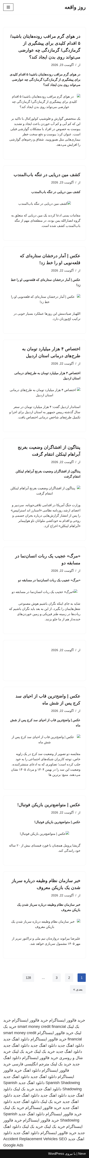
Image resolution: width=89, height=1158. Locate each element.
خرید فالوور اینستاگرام (67, 1020)
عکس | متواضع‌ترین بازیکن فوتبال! (48, 804)
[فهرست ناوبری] (8, 7)
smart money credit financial (41, 1026)
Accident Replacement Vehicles (30, 1139)
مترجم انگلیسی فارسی (30, 1064)
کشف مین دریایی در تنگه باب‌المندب (47, 174)
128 (28, 977)
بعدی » (78, 989)
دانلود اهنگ (32, 1070)
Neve (82, 1153)
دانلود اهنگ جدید (16, 1039)
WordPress (56, 1153)
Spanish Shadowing (63, 1083)
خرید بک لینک (44, 1051)
